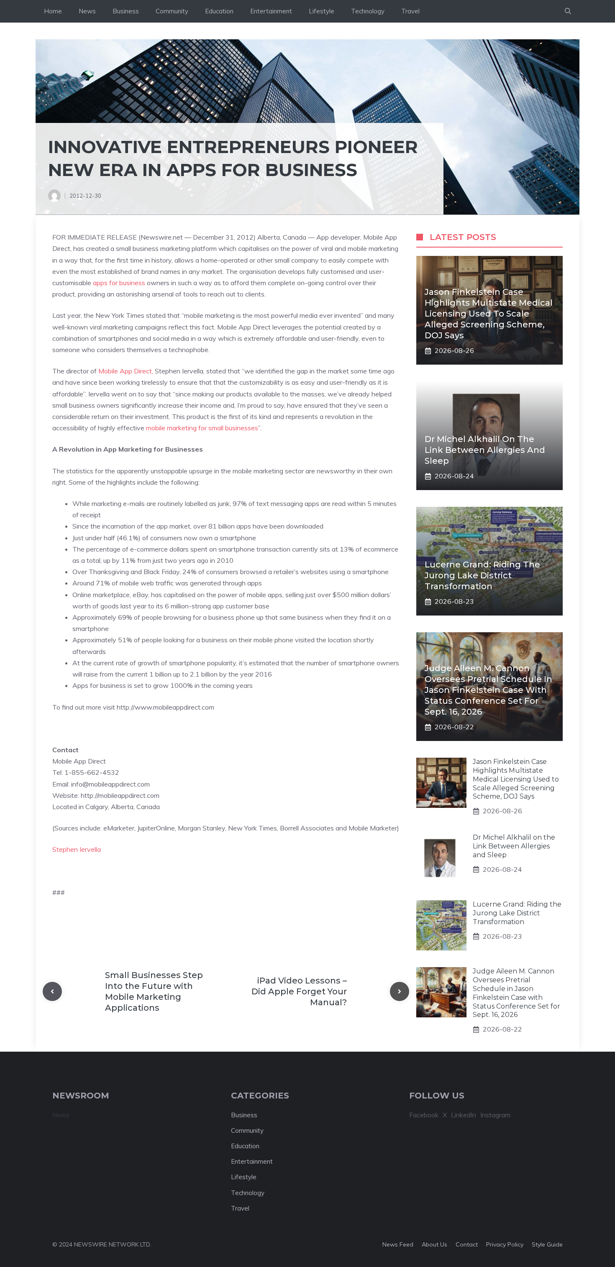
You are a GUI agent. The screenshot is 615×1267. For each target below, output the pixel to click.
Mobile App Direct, (125, 371)
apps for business (119, 282)
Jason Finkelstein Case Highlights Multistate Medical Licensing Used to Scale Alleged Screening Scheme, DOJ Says (489, 313)
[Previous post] (52, 991)
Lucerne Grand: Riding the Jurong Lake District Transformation (482, 575)
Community (172, 11)
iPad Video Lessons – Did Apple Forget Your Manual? (299, 991)
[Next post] (399, 991)
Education (219, 11)
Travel (410, 11)
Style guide (547, 1244)
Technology (367, 11)
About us (434, 1244)
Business (126, 11)
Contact (467, 1244)
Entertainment (271, 11)
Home (53, 11)
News (87, 11)
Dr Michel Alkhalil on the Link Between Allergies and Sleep (485, 450)
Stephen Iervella (76, 849)
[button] (567, 11)
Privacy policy (504, 1244)
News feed (397, 1244)
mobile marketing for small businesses (202, 428)
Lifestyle (321, 11)
